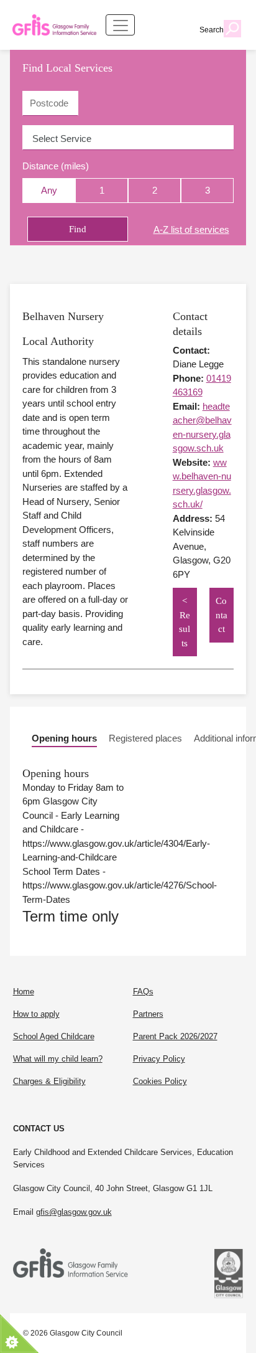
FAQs (143, 991)
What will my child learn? (58, 1058)
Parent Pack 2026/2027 (175, 1036)
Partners (148, 1014)
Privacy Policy (159, 1058)
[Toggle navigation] (120, 24)
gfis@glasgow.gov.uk (74, 1212)
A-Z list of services (191, 229)
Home (23, 991)
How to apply (36, 1014)
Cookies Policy (160, 1081)
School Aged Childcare (53, 1036)
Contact (221, 615)
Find (77, 229)
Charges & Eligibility (49, 1081)
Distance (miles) (55, 166)
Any (49, 190)
